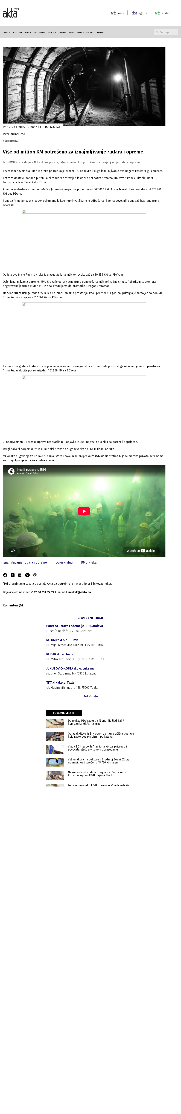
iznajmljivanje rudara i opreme (25, 562)
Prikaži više (90, 696)
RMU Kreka (89, 562)
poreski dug (64, 562)
